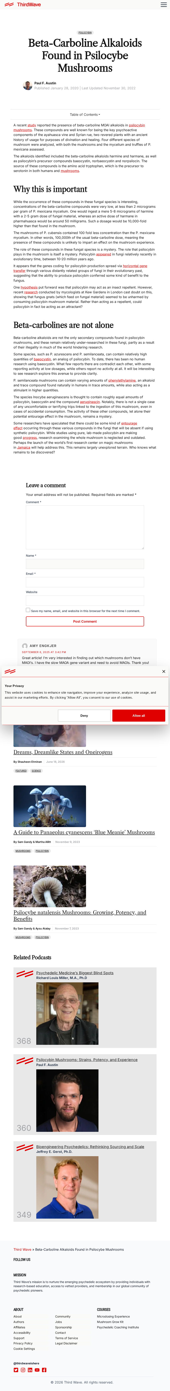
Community (62, 1316)
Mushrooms (23, 850)
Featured (21, 770)
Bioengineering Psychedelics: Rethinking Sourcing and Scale (90, 1147)
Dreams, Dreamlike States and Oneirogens (62, 752)
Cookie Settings (24, 1348)
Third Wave (22, 1249)
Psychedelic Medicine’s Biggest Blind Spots (75, 973)
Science (36, 770)
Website (31, 592)
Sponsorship (63, 1327)
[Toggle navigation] (164, 4)
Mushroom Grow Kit (110, 1322)
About (17, 1316)
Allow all (138, 715)
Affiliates (19, 1327)
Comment (33, 502)
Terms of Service (66, 1338)
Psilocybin (85, 32)
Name (31, 555)
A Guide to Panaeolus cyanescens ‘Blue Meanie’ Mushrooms (84, 832)
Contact (60, 1332)
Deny (84, 715)
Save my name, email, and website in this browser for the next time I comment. (85, 611)
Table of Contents (84, 114)
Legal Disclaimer (66, 1343)
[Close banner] (163, 671)
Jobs (58, 1322)
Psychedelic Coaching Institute (118, 1327)
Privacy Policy (23, 1343)
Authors (18, 1322)
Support (18, 1338)
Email (31, 573)
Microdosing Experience (113, 1316)
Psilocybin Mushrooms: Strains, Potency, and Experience (87, 1060)
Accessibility (21, 1332)
